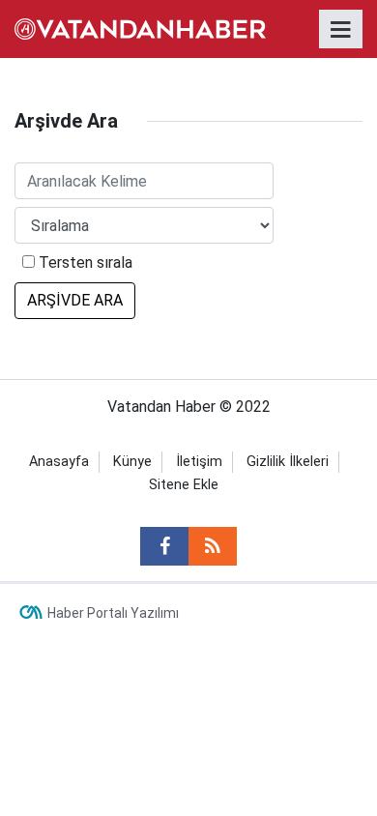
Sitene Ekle (183, 485)
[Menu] (341, 30)
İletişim (199, 461)
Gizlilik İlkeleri (287, 461)
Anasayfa (59, 461)
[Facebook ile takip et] (164, 546)
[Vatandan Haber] (140, 27)
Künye (132, 461)
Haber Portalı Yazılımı (113, 613)
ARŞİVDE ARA (75, 300)
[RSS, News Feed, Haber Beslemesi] (212, 546)
